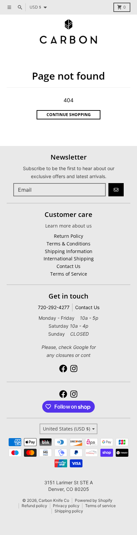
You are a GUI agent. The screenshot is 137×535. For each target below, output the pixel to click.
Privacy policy (66, 505)
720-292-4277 (53, 307)
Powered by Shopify (93, 500)
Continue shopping (69, 114)
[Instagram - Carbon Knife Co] (74, 368)
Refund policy (34, 505)
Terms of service (100, 505)
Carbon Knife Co (54, 500)
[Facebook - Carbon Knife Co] (63, 368)
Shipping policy (69, 510)
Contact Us (87, 307)
